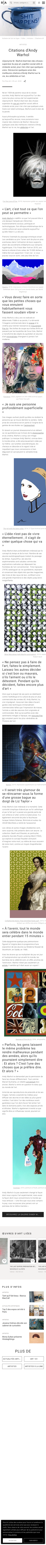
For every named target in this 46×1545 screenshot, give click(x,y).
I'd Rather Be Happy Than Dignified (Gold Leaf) (22, 921)
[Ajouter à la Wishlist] (32, 1261)
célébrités (24, 127)
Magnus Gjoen (17, 1269)
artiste (5, 965)
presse (31, 323)
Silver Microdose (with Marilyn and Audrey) (20, 654)
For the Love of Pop (10, 201)
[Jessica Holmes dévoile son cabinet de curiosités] (36, 1324)
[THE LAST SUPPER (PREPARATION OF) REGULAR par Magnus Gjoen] (23, 1251)
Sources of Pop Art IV (23, 1039)
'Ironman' (16, 1188)
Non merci (33, 1540)
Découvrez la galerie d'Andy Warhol (25, 1214)
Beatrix (5, 287)
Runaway (6, 396)
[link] (34, 3)
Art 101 (34, 1359)
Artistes (30, 38)
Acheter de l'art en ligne (11, 38)
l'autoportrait (29, 425)
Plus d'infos (12, 1535)
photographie (38, 433)
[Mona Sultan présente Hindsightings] (36, 1337)
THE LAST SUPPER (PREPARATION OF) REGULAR (26, 1266)
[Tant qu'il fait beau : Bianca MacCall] (36, 1296)
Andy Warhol (7, 218)
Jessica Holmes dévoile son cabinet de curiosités (14, 1324)
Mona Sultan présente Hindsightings (12, 1338)
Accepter (12, 1540)
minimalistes (11, 337)
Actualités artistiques (11, 1306)
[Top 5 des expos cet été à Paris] (36, 1310)
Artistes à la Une (34, 1366)
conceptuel (30, 1082)
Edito (23, 38)
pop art (16, 103)
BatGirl (8, 785)
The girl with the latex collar (13, 528)
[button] (43, 3)
